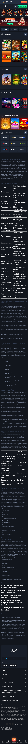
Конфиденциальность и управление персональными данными (11, 691)
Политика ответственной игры (10, 700)
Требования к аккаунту (8, 696)
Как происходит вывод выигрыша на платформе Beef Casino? (12, 603)
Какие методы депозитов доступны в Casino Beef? (11, 597)
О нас (3, 670)
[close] (1, 2)
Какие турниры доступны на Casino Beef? (12, 609)
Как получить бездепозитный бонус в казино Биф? (13, 592)
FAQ (3, 678)
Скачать (24, 2)
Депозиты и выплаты (7, 682)
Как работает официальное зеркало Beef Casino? (12, 586)
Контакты (4, 674)
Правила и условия (7, 686)
